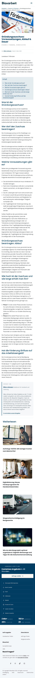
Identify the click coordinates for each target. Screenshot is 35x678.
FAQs (24, 655)
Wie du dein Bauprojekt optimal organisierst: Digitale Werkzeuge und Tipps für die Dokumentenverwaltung (17, 552)
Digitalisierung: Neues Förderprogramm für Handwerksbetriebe (11, 484)
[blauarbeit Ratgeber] (9, 3)
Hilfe (4, 649)
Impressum (20, 672)
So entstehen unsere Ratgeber (11, 413)
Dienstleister (21, 45)
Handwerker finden (8, 636)
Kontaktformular (23, 657)
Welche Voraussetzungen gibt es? (15, 87)
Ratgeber (4, 8)
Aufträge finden (25, 636)
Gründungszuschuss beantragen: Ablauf (17, 90)
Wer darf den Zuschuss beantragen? (16, 85)
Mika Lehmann (7, 51)
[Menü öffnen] (31, 3)
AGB (13, 672)
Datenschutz (30, 672)
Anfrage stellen (16, 576)
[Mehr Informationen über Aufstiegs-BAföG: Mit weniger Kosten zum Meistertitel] (17, 435)
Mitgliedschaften (25, 639)
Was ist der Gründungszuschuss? (15, 83)
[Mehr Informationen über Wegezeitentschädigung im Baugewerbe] (17, 504)
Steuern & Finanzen (13, 8)
